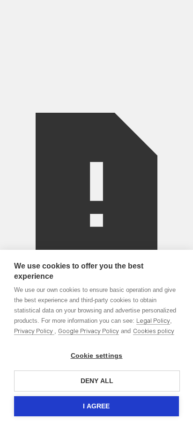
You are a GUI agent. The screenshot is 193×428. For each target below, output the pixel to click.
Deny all (97, 380)
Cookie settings (97, 355)
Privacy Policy (34, 330)
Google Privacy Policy (88, 330)
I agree (96, 406)
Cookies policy (153, 330)
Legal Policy (153, 320)
